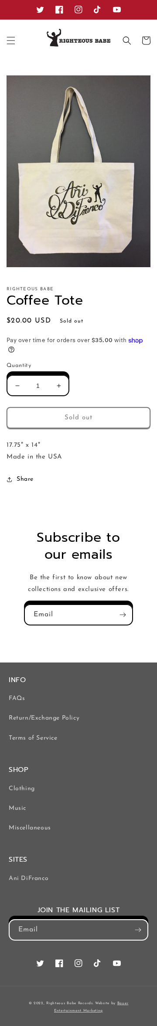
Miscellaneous (30, 828)
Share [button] (25, 479)
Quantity (19, 365)
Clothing (22, 788)
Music (17, 808)
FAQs (17, 698)
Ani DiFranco (28, 878)
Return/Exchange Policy (44, 718)
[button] (10, 40)
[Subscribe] (122, 614)
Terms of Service (33, 738)
